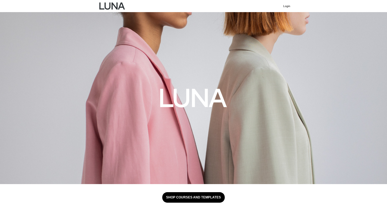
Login (286, 6)
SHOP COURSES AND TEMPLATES (193, 197)
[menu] (285, 6)
